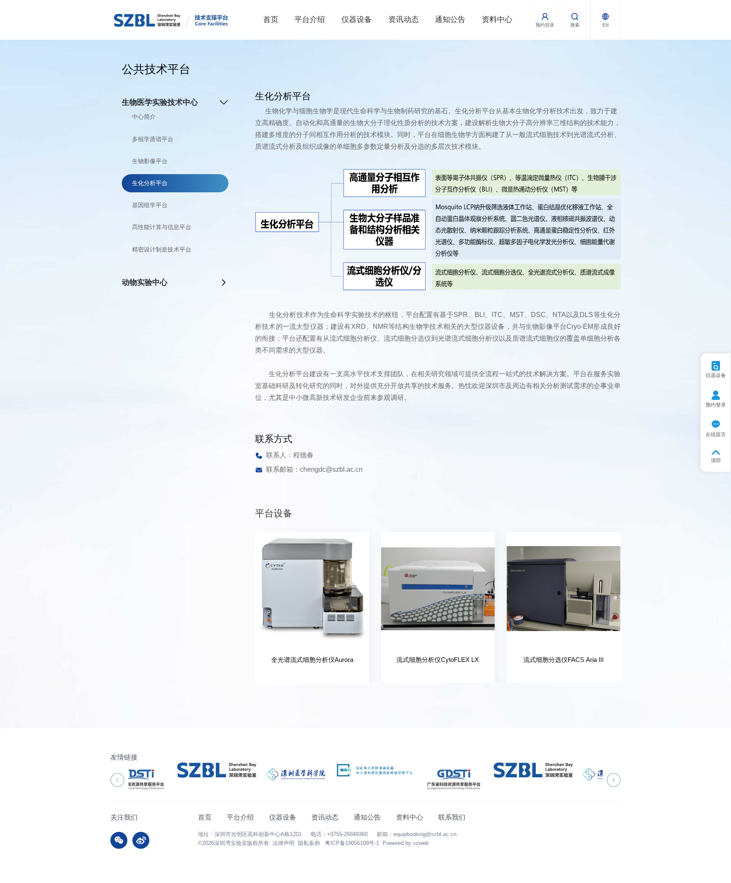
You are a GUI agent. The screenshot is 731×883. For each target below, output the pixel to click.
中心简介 (144, 116)
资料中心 (497, 19)
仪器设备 (356, 19)
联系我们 (451, 817)
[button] (117, 780)
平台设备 (273, 513)
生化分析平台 (150, 183)
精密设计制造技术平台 (161, 249)
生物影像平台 (150, 161)
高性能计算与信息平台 (161, 227)
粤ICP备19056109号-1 (352, 843)
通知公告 (450, 19)
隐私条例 (309, 843)
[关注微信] (118, 840)
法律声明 (283, 843)
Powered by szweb (405, 843)
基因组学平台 (150, 205)
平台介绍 (309, 19)
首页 (270, 19)
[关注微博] (140, 840)
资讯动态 (403, 19)
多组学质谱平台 (152, 139)
